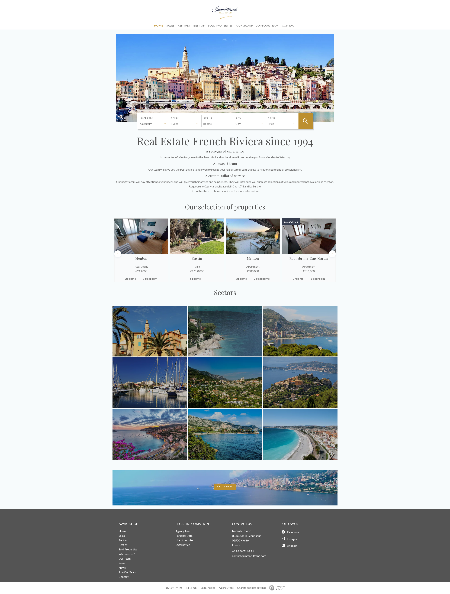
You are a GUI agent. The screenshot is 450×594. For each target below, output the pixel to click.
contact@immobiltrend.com (249, 555)
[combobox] (153, 123)
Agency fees (226, 587)
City (239, 118)
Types (175, 118)
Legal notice (208, 587)
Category (147, 118)
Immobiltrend (242, 531)
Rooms (208, 118)
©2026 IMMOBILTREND (181, 587)
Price (272, 118)
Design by (280, 587)
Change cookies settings (251, 587)
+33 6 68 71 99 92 (243, 551)
